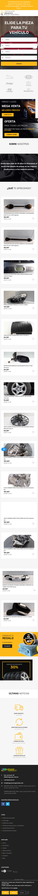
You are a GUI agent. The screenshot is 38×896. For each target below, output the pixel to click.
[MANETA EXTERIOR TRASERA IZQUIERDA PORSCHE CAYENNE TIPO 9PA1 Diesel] (18, 577)
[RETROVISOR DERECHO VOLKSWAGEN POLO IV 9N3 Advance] (19, 358)
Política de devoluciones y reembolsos (13, 825)
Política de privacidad (8, 818)
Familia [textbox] (7, 51)
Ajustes (22, 892)
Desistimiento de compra (9, 830)
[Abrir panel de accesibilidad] (4, 449)
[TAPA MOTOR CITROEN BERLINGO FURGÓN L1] (19, 327)
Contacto (5, 855)
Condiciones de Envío (8, 828)
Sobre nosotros (6, 850)
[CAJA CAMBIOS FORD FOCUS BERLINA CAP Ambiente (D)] (19, 449)
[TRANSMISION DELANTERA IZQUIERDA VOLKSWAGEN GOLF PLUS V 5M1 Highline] (19, 205)
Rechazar (13, 892)
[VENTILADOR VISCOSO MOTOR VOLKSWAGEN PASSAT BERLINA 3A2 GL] (19, 419)
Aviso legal (5, 820)
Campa (4, 848)
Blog (3, 858)
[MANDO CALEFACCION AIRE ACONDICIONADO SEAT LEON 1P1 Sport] (19, 266)
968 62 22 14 (9, 13)
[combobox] (19, 40)
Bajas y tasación (7, 853)
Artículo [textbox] (8, 57)
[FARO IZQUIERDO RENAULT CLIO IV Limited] (19, 297)
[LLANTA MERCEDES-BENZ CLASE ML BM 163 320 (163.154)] (19, 388)
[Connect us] (3, 804)
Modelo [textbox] (7, 45)
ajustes (15, 888)
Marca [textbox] (7, 39)
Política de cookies (7, 823)
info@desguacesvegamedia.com (13, 783)
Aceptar (5, 892)
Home (4, 843)
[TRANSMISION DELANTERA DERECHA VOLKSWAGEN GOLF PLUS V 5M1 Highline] (19, 236)
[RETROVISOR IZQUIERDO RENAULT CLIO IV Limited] (19, 609)
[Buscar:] (16, 14)
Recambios (5, 845)
